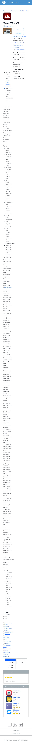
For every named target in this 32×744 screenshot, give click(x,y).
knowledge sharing (6, 646)
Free (14, 708)
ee (5, 639)
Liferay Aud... (16, 690)
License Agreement (19, 49)
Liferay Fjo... (16, 703)
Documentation (19, 45)
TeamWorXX (21, 11)
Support (17, 47)
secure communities (6, 655)
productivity (8, 641)
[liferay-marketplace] (10, 2)
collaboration (8, 628)
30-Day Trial (18, 33)
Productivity (14, 11)
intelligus (7, 643)
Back (27, 11)
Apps (8, 11)
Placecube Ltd (8, 26)
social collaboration (6, 651)
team (6, 624)
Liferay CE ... (16, 710)
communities (8, 623)
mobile (7, 626)
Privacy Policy (16, 734)
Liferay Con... (16, 697)
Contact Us (16, 730)
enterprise (7, 634)
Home (4, 11)
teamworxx (7, 649)
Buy (18, 29)
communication (9, 632)
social (6, 630)
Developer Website (19, 43)
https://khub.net (8, 287)
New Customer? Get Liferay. (20, 36)
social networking (6, 636)
